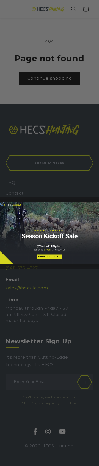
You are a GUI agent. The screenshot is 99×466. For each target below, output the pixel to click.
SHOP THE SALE (49, 256)
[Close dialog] (2, 204)
